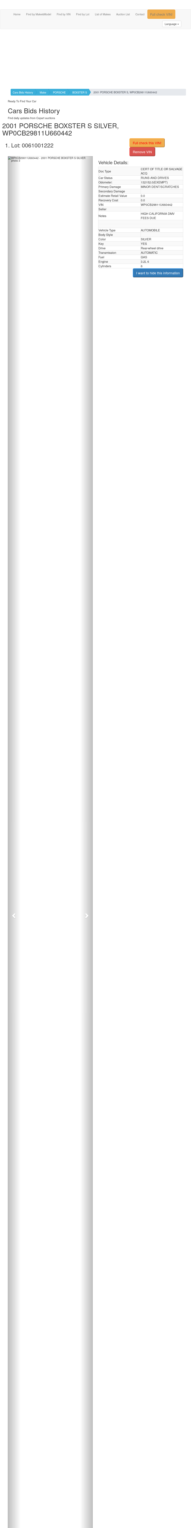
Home (17, 14)
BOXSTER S (79, 92)
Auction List (123, 14)
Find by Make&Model (38, 14)
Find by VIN (64, 14)
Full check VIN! (161, 14)
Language (171, 24)
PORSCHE (59, 92)
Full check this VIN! (147, 142)
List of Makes (103, 14)
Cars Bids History (23, 92)
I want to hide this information (158, 272)
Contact (140, 14)
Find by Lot (82, 14)
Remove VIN (142, 151)
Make (43, 92)
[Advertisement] (95, 59)
